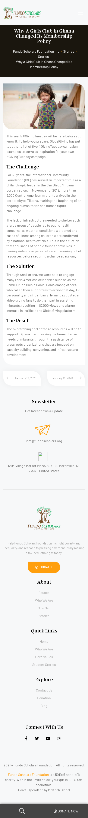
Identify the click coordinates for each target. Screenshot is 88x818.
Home (44, 641)
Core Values (44, 657)
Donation (44, 698)
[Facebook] (26, 738)
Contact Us (44, 690)
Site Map (44, 608)
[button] (44, 567)
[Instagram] (58, 738)
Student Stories (44, 664)
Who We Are (44, 600)
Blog (44, 705)
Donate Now (67, 811)
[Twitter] (37, 738)
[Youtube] (48, 738)
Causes (44, 592)
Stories (44, 616)
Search (22, 811)
